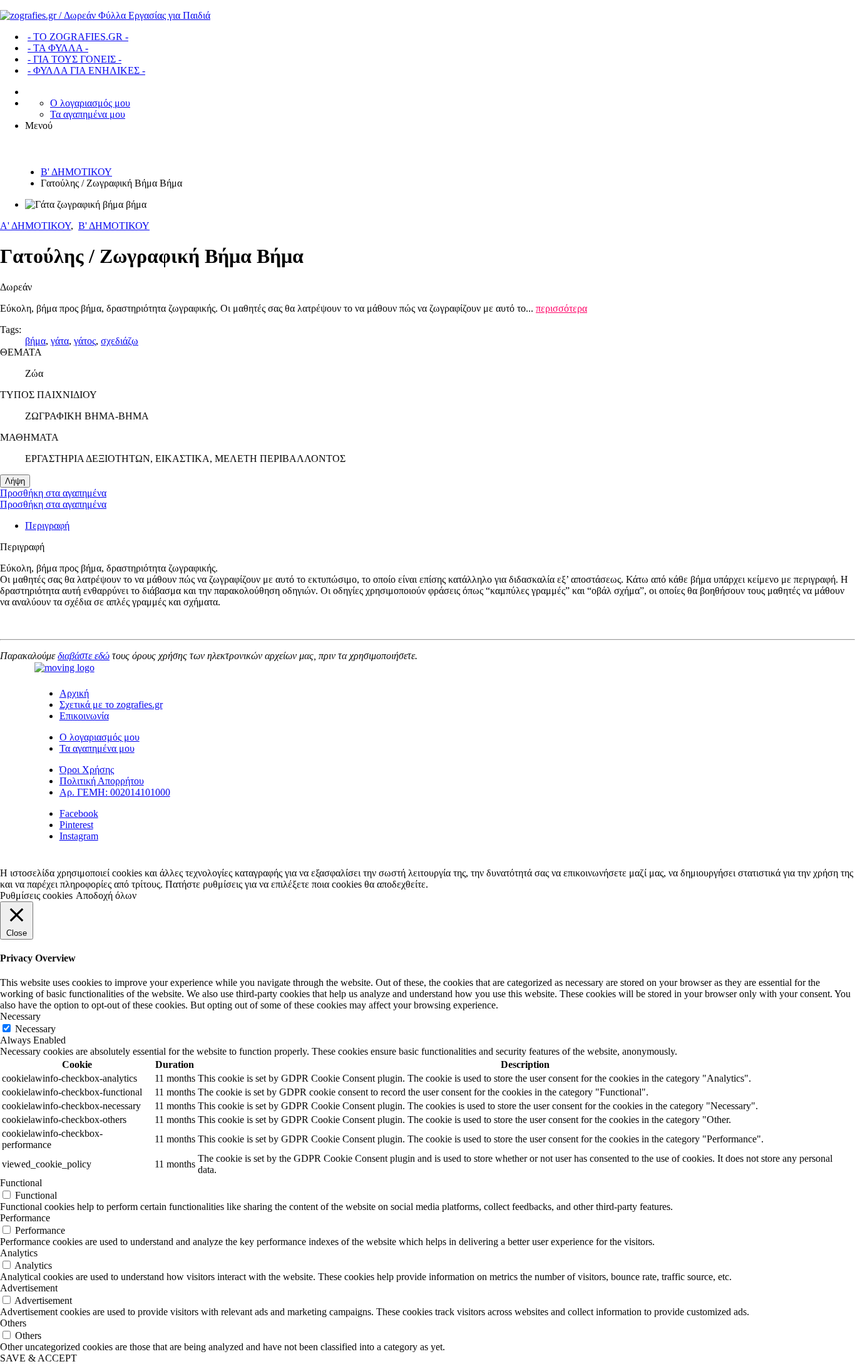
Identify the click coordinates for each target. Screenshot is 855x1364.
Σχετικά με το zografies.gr (111, 704)
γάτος (85, 341)
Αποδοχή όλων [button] (106, 895)
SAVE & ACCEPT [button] (38, 1358)
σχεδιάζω (119, 341)
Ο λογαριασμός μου (90, 103)
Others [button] (13, 1323)
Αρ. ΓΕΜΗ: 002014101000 (114, 792)
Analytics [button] (19, 1253)
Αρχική (74, 693)
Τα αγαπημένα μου (87, 114)
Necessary (35, 1028)
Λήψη (15, 481)
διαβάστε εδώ (84, 655)
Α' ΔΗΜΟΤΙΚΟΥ (35, 225)
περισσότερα (561, 308)
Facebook (78, 813)
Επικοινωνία (84, 715)
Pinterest (76, 824)
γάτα (60, 341)
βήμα (35, 341)
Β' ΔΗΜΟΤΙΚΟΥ (76, 172)
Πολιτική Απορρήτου (101, 781)
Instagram (78, 836)
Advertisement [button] (29, 1288)
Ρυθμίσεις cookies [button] (36, 895)
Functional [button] (21, 1182)
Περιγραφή (47, 525)
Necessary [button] (20, 1016)
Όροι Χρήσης (86, 769)
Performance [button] (25, 1218)
